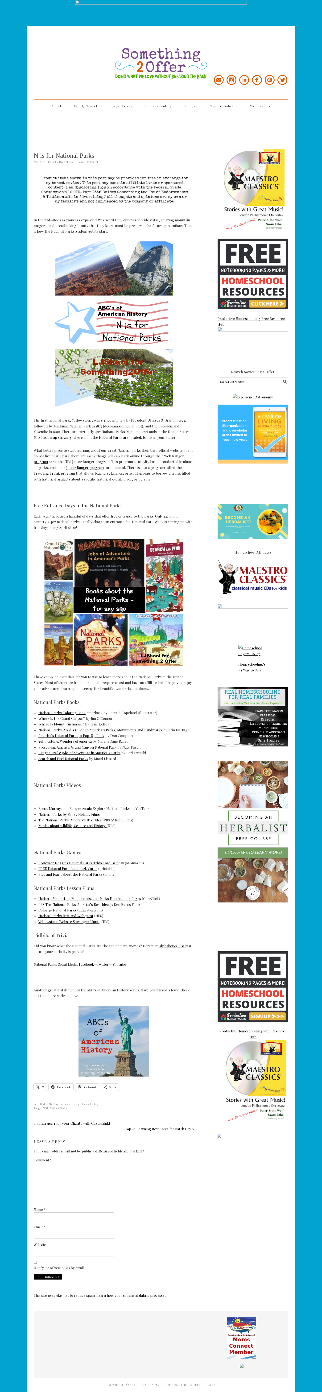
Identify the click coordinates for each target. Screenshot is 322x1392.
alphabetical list (172, 946)
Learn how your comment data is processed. (131, 1295)
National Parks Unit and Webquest (65, 915)
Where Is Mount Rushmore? (61, 724)
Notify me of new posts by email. (59, 1268)
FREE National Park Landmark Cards (67, 868)
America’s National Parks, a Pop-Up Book (71, 735)
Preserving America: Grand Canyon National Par (76, 747)
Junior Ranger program (85, 467)
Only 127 (162, 516)
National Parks (58, 1108)
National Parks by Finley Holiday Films (69, 814)
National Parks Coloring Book (62, 712)
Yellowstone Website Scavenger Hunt (68, 921)
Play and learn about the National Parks (70, 874)
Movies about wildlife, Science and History (72, 825)
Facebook (86, 964)
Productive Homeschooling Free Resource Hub (251, 321)
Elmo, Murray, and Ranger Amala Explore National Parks (84, 808)
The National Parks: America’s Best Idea (70, 820)
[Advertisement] (161, 127)
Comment (43, 1160)
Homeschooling (90, 1104)
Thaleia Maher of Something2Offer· (172, 1385)
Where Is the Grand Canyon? (61, 718)
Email (39, 1227)
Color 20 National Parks (57, 910)
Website (40, 1245)
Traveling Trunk (47, 473)
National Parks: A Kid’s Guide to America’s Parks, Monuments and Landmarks (100, 730)
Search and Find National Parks (63, 758)
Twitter (103, 964)
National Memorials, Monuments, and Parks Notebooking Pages (89, 898)
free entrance (122, 516)
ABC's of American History (64, 1104)
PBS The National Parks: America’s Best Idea (73, 904)
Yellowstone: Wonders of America (65, 741)
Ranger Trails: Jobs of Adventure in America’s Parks (79, 752)
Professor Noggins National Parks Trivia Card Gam (78, 863)
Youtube (119, 964)
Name (39, 1209)
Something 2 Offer (76, 50)
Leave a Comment (88, 162)
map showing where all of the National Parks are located (95, 437)
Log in (210, 1385)
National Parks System (69, 231)
